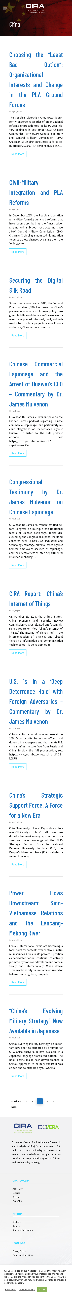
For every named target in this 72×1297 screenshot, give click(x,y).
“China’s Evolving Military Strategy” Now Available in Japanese (36, 1021)
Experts (16, 1193)
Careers (16, 1197)
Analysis (12, 111)
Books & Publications (23, 1230)
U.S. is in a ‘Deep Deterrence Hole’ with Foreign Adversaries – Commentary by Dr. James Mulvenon (36, 701)
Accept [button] (42, 1289)
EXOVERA (17, 1201)
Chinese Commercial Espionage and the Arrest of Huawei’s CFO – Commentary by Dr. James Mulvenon (36, 384)
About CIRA (18, 1188)
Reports (18, 610)
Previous (16, 1101)
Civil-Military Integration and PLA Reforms (36, 192)
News (17, 411)
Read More (10, 1289)
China (19, 111)
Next (14, 1106)
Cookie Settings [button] (27, 1289)
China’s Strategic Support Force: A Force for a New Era (36, 805)
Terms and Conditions (23, 1255)
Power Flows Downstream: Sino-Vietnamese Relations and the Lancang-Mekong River (36, 913)
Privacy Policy (19, 1251)
